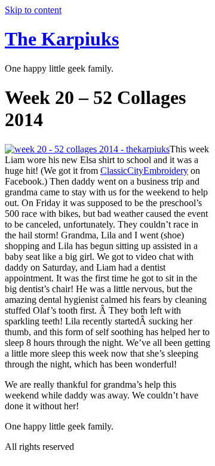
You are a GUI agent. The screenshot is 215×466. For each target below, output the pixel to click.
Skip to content (33, 10)
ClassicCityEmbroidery (144, 170)
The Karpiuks (62, 39)
